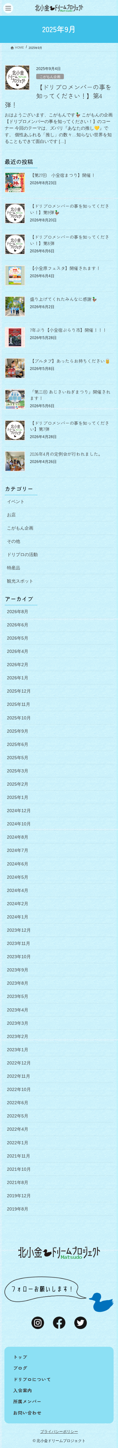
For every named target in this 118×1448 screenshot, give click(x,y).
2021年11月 (18, 1155)
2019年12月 (19, 1195)
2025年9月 (17, 731)
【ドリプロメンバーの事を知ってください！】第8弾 (69, 240)
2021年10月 (19, 1169)
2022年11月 (18, 1076)
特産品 (13, 567)
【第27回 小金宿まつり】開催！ (62, 175)
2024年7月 (17, 850)
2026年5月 (17, 638)
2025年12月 (19, 691)
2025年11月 (18, 704)
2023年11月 (18, 943)
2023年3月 (17, 1023)
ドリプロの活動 (22, 554)
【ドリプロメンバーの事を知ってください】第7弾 (69, 426)
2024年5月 (17, 877)
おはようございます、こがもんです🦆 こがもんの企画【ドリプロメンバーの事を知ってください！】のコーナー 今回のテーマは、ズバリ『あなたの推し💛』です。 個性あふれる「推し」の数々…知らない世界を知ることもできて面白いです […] (59, 128)
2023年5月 (17, 996)
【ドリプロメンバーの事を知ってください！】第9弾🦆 (69, 209)
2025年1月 (17, 797)
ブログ (20, 1368)
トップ (20, 1357)
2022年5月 (17, 1115)
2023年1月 (17, 1049)
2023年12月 (19, 930)
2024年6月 (17, 863)
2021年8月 (17, 1182)
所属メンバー (27, 1401)
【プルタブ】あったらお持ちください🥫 (70, 361)
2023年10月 (19, 956)
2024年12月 (19, 810)
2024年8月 (17, 837)
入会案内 (22, 1390)
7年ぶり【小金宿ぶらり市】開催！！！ (68, 330)
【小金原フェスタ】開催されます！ (65, 268)
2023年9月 (17, 969)
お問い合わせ (27, 1413)
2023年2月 (17, 1036)
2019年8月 (17, 1208)
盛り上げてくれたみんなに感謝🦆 (63, 299)
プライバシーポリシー (59, 1431)
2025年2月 (17, 784)
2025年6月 (17, 744)
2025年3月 (17, 770)
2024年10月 (19, 823)
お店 (11, 514)
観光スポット (20, 580)
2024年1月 (17, 916)
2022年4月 (17, 1129)
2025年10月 (19, 717)
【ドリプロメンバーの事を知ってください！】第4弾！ (58, 95)
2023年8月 (17, 983)
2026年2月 (17, 664)
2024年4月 (17, 890)
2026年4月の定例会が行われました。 (66, 454)
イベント (16, 501)
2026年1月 (17, 677)
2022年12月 (19, 1062)
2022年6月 (17, 1102)
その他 (13, 541)
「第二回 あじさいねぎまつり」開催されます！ (70, 395)
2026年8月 (17, 611)
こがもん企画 (50, 77)
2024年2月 (17, 903)
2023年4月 (17, 1009)
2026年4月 (17, 651)
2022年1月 (17, 1142)
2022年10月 (19, 1089)
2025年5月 (17, 757)
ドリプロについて (32, 1379)
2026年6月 (17, 624)
